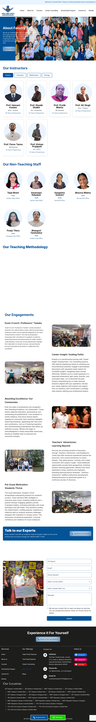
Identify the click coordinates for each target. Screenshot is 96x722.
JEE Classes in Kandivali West (17, 697)
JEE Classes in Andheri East (33, 689)
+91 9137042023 (66, 671)
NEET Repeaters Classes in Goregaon (73, 700)
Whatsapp (59, 717)
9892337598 (56, 671)
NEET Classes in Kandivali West (37, 697)
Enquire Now (40, 717)
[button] (48, 639)
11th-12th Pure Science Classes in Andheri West (22, 709)
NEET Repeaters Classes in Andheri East (62, 697)
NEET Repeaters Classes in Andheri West (20, 700)
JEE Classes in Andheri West (13, 689)
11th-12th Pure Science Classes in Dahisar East (22, 706)
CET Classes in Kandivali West (80, 694)
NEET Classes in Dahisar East (76, 692)
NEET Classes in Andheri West (17, 692)
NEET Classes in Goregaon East (59, 694)
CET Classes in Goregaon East (17, 694)
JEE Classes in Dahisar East (56, 692)
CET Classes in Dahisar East (36, 692)
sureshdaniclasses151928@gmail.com (60, 679)
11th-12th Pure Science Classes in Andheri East (53, 706)
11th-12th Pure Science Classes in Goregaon (49, 703)
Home (22, 10)
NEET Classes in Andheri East (53, 689)
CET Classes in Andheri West (73, 689)
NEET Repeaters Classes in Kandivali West (20, 703)
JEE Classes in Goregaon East (38, 694)
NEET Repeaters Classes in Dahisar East (47, 700)
